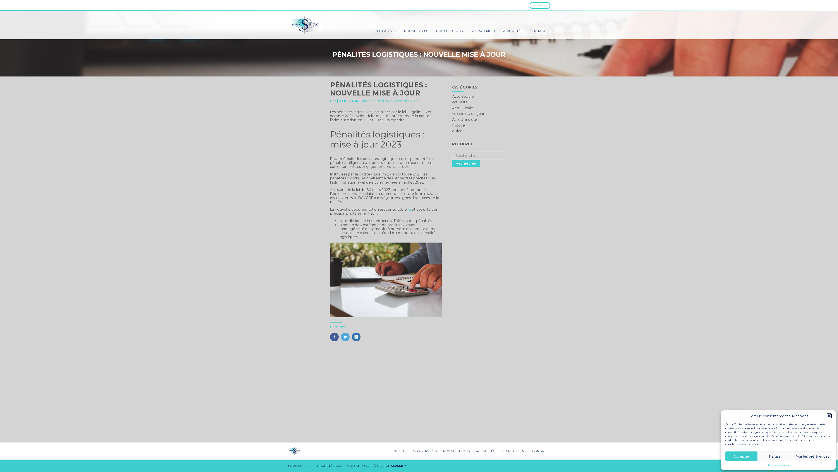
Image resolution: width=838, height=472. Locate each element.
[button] (829, 416)
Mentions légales (778, 465)
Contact (537, 31)
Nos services (416, 31)
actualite (460, 102)
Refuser (775, 456)
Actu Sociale (463, 96)
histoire (458, 125)
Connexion (540, 5)
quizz (457, 131)
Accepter (741, 456)
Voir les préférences (812, 456)
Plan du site (297, 465)
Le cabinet (386, 31)
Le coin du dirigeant (469, 114)
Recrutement (483, 31)
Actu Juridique (465, 120)
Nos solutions (449, 31)
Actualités (512, 31)
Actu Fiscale (462, 108)
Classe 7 (398, 465)
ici (409, 209)
